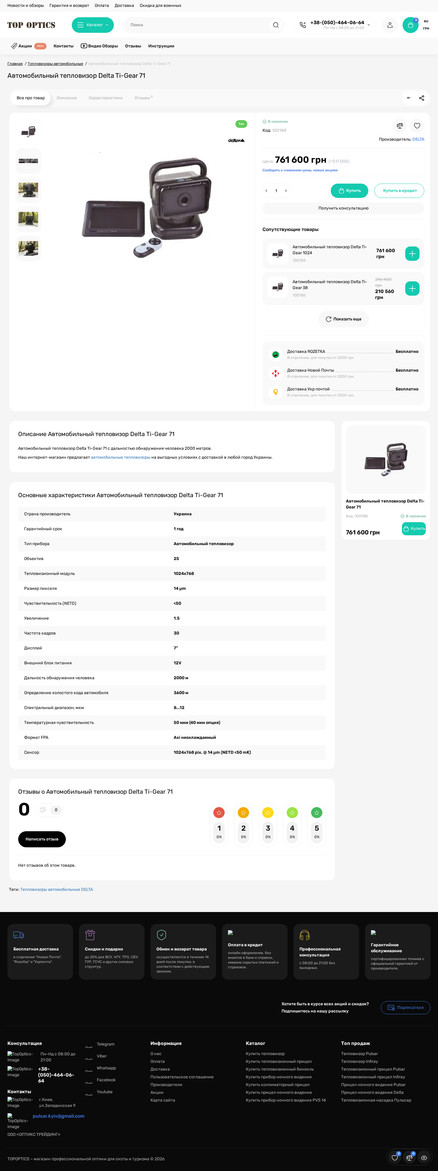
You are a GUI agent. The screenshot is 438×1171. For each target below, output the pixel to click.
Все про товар (31, 97)
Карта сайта (162, 1100)
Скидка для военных (160, 5)
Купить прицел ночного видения (279, 1092)
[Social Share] (421, 98)
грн (426, 28)
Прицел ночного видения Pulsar (373, 1084)
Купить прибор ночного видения (279, 1077)
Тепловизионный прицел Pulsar (373, 1069)
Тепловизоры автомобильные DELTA (56, 889)
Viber (102, 1056)
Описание (67, 97)
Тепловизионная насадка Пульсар (376, 1100)
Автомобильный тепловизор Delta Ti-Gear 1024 (330, 249)
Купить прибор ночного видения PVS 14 (286, 1100)
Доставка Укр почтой (308, 389)
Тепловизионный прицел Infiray (373, 1077)
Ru (426, 21)
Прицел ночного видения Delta (372, 1092)
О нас (155, 1053)
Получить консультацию (344, 208)
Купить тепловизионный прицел (279, 1061)
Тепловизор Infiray (359, 1061)
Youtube (105, 1091)
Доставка (124, 5)
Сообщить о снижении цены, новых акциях (300, 170)
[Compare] (400, 126)
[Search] (275, 25)
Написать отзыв (42, 839)
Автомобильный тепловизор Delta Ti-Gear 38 (330, 284)
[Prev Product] (409, 98)
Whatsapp (106, 1068)
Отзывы (144, 97)
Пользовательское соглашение (182, 1077)
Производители (166, 1084)
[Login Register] (390, 25)
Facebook (106, 1079)
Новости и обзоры (25, 5)
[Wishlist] (417, 126)
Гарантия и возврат (69, 5)
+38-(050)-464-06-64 (337, 22)
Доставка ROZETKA (306, 351)
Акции (157, 1092)
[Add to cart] (412, 253)
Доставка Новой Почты (310, 370)
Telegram (105, 1044)
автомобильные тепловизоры (120, 457)
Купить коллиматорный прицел (278, 1084)
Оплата (102, 5)
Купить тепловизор (265, 1053)
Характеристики (106, 97)
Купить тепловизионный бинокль (280, 1069)
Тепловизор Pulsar (359, 1053)
